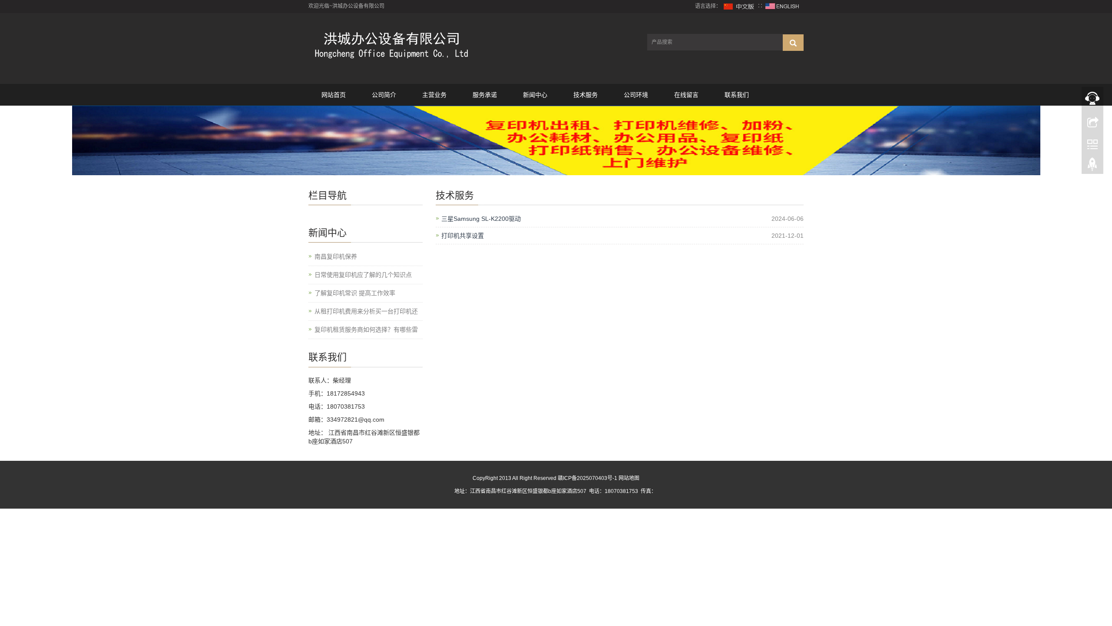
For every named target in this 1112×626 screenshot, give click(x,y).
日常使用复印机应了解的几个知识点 (363, 274)
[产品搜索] (793, 42)
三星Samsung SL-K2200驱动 (481, 218)
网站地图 (629, 478)
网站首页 (333, 94)
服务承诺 (485, 94)
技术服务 (585, 94)
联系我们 (737, 94)
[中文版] (739, 6)
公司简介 (384, 94)
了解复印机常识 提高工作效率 (354, 293)
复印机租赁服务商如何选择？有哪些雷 (366, 329)
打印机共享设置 (462, 235)
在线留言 (686, 94)
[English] (782, 6)
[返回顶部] (1092, 166)
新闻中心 (535, 94)
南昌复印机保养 (335, 256)
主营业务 (434, 94)
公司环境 (636, 94)
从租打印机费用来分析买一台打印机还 (366, 311)
